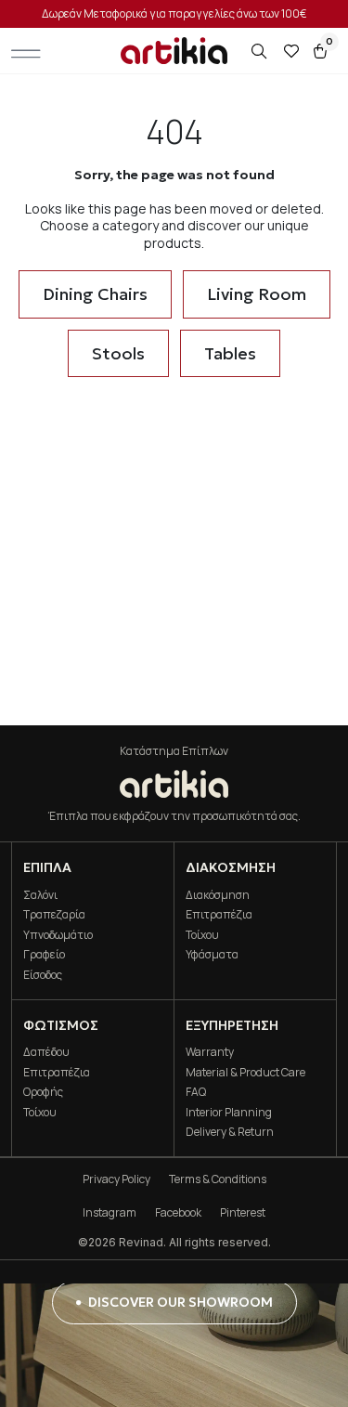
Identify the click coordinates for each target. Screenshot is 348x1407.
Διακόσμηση (218, 895)
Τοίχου (202, 935)
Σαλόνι (40, 895)
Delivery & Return (230, 1132)
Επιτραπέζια (219, 914)
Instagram (109, 1212)
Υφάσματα (212, 954)
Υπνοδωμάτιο (58, 935)
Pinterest (242, 1212)
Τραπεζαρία (54, 914)
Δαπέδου (46, 1052)
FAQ (196, 1092)
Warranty (210, 1052)
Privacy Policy (116, 1179)
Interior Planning (229, 1112)
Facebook (178, 1212)
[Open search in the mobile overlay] (260, 51)
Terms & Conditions (217, 1179)
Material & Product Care (245, 1072)
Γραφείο (44, 954)
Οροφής (43, 1092)
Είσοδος (42, 975)
